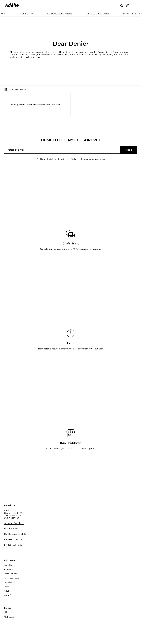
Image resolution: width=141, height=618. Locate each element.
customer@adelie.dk (14, 523)
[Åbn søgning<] (121, 5)
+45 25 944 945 (11, 528)
